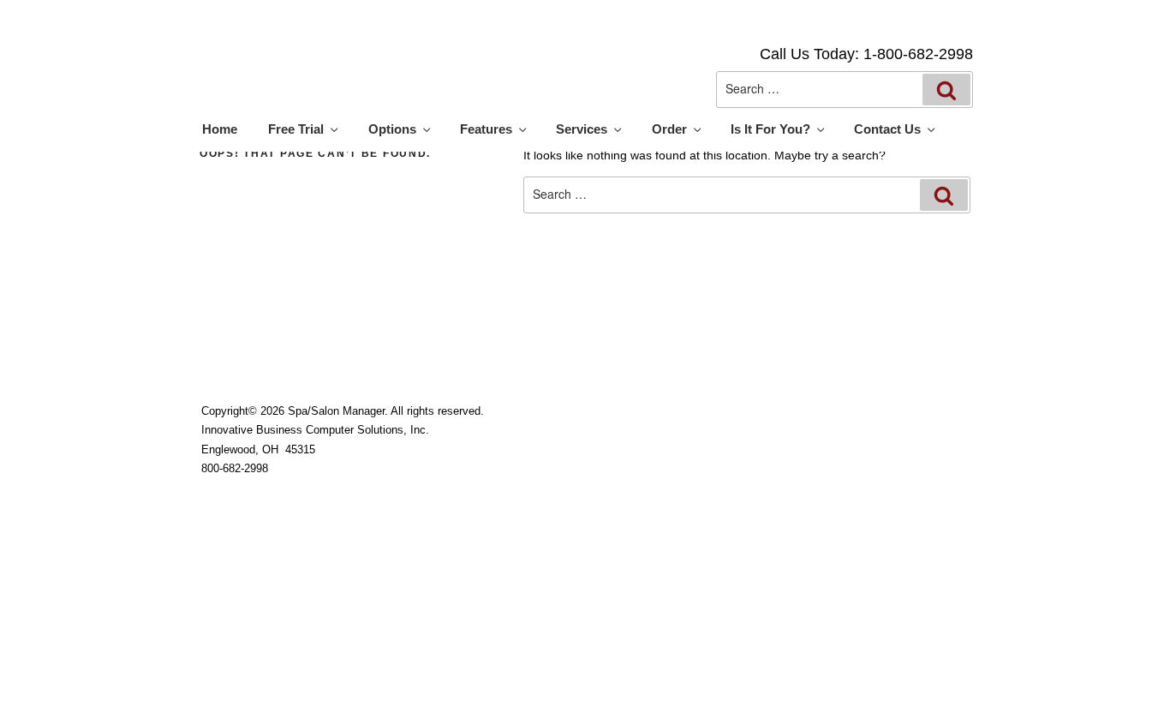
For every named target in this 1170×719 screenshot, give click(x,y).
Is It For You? (770, 129)
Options (392, 129)
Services (581, 129)
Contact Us (887, 129)
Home (219, 129)
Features (486, 129)
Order (669, 129)
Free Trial (296, 129)
